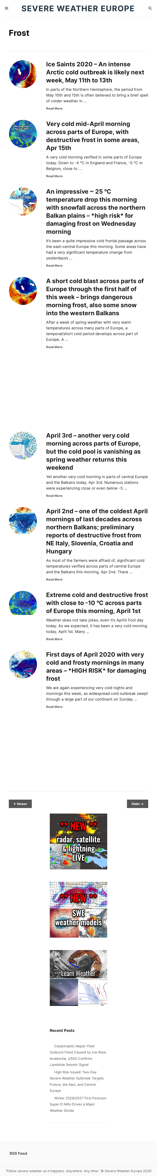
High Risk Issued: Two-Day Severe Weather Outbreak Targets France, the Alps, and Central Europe (77, 1081)
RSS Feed (18, 1153)
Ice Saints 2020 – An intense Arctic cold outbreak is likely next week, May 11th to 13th (95, 72)
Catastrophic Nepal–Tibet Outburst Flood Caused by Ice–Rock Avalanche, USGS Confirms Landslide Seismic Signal (78, 1055)
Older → (138, 804)
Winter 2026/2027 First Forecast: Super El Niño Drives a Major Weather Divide (78, 1104)
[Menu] (6, 8)
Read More (54, 108)
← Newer (20, 804)
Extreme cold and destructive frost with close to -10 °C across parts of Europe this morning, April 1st (97, 603)
